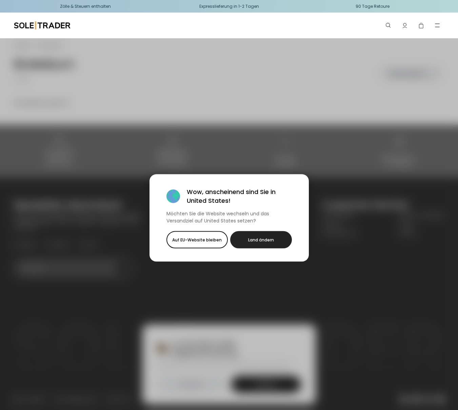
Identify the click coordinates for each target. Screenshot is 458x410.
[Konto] (405, 25)
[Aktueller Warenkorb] (421, 25)
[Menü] (437, 25)
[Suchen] (388, 25)
